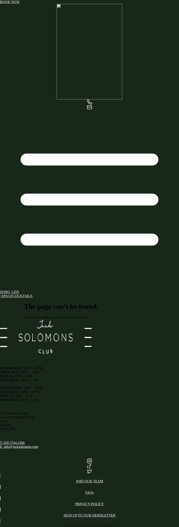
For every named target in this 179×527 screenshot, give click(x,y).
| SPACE (6, 296)
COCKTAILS (22, 296)
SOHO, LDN (9, 292)
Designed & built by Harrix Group (89, 525)
